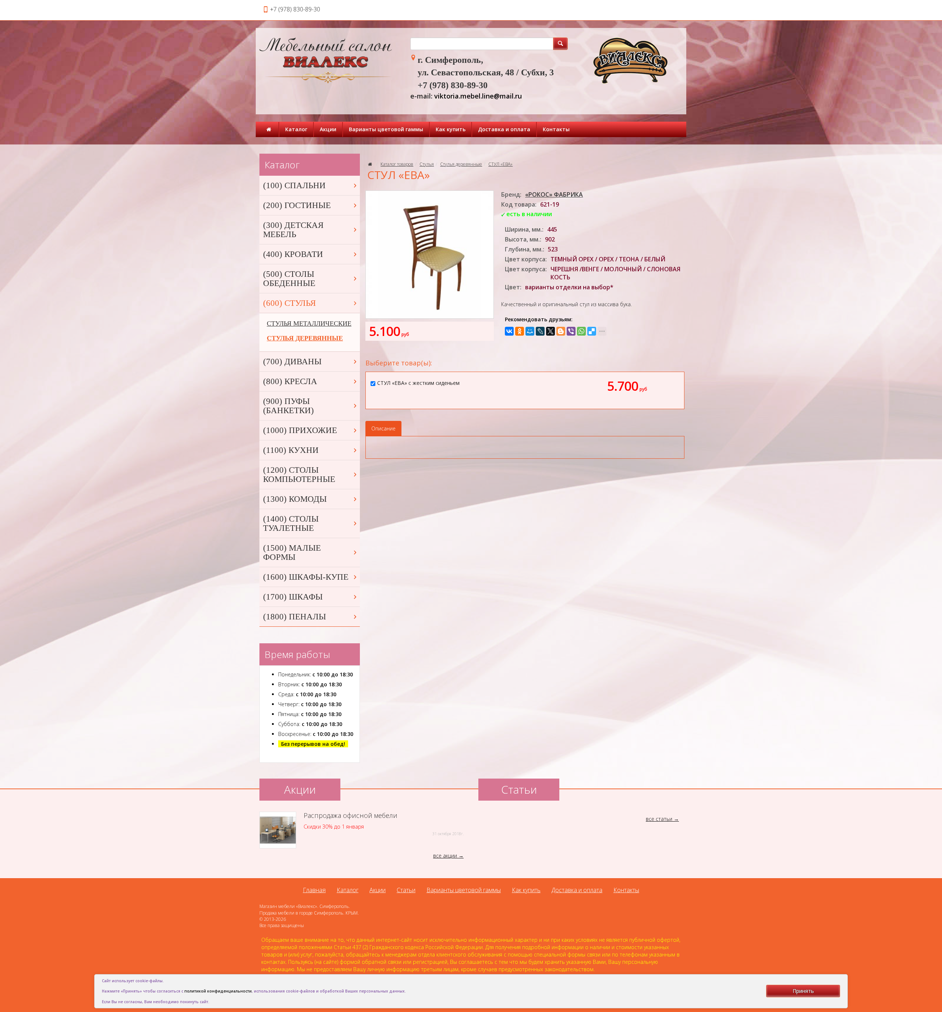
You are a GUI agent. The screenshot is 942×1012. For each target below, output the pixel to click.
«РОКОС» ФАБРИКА (554, 194)
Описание (383, 428)
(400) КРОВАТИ (293, 254)
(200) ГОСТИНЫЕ (297, 205)
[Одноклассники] (519, 331)
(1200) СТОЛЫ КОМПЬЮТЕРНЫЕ (299, 474)
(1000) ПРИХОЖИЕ (300, 430)
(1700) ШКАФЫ (293, 596)
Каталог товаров (396, 164)
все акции (445, 855)
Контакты (556, 129)
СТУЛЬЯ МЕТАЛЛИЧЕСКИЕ (309, 323)
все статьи (659, 818)
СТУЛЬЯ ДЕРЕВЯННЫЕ (305, 338)
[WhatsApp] (581, 331)
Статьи (406, 890)
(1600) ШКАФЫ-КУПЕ (305, 577)
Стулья (426, 164)
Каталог (296, 129)
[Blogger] (560, 331)
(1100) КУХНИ (291, 450)
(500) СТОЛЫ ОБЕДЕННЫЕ (289, 278)
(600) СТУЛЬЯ (289, 303)
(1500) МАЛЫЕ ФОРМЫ (292, 552)
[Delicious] (591, 331)
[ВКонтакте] (509, 331)
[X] (550, 331)
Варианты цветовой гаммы (386, 129)
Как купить (450, 129)
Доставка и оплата (504, 129)
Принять (803, 990)
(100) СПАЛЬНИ (294, 185)
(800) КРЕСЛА (290, 381)
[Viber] (571, 331)
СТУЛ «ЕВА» (500, 164)
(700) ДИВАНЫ (292, 361)
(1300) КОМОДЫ (295, 499)
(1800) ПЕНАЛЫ (294, 616)
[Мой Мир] (529, 331)
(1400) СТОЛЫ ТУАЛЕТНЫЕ (291, 523)
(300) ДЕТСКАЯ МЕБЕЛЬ (293, 230)
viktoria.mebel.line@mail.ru (478, 96)
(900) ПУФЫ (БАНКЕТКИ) (288, 406)
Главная (314, 890)
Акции (328, 129)
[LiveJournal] (540, 331)
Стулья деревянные (461, 164)
